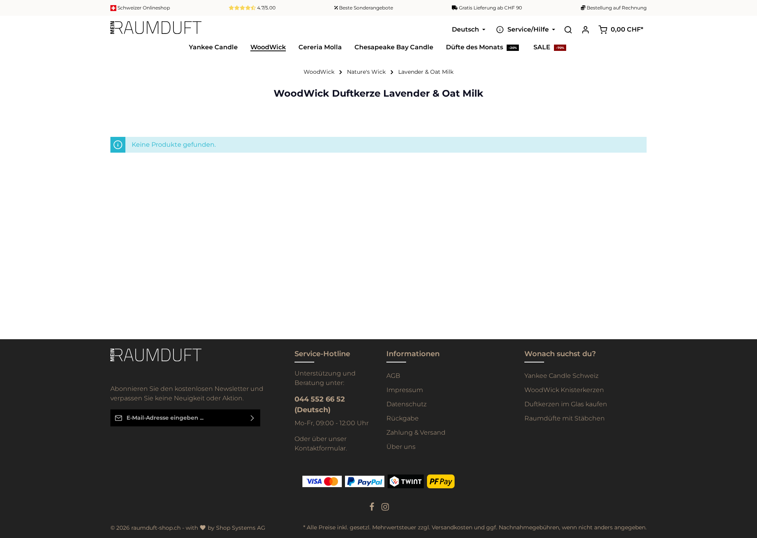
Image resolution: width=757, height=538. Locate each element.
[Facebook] (372, 509)
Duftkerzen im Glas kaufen (565, 404)
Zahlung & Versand (416, 432)
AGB (393, 375)
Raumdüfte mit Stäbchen (564, 418)
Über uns (401, 446)
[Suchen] (568, 29)
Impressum (404, 390)
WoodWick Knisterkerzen (564, 390)
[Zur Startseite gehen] (155, 29)
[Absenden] (252, 417)
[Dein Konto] (585, 29)
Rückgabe (402, 418)
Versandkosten (452, 527)
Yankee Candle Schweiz (561, 375)
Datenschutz (406, 404)
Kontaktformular (320, 448)
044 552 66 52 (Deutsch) (320, 404)
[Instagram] (385, 509)
